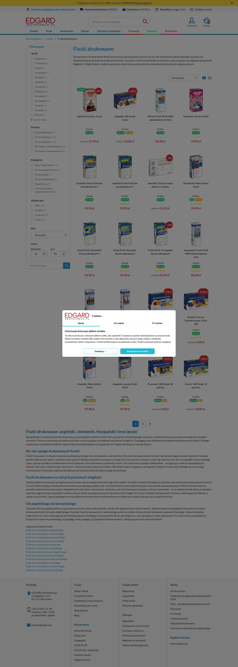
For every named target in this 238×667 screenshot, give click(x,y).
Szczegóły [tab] (119, 323)
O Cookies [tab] (157, 323)
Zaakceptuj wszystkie (137, 351)
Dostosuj (99, 351)
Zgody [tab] (81, 323)
